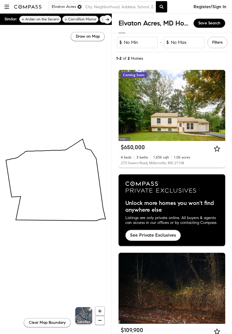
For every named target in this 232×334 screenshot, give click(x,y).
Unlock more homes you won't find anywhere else (169, 206)
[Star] (217, 148)
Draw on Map (88, 36)
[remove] (79, 7)
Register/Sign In (210, 6)
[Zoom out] (100, 320)
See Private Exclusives (153, 235)
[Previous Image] (125, 105)
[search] (161, 6)
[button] (7, 6)
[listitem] (40, 19)
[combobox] (119, 6)
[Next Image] (218, 105)
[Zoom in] (100, 311)
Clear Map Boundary (47, 322)
